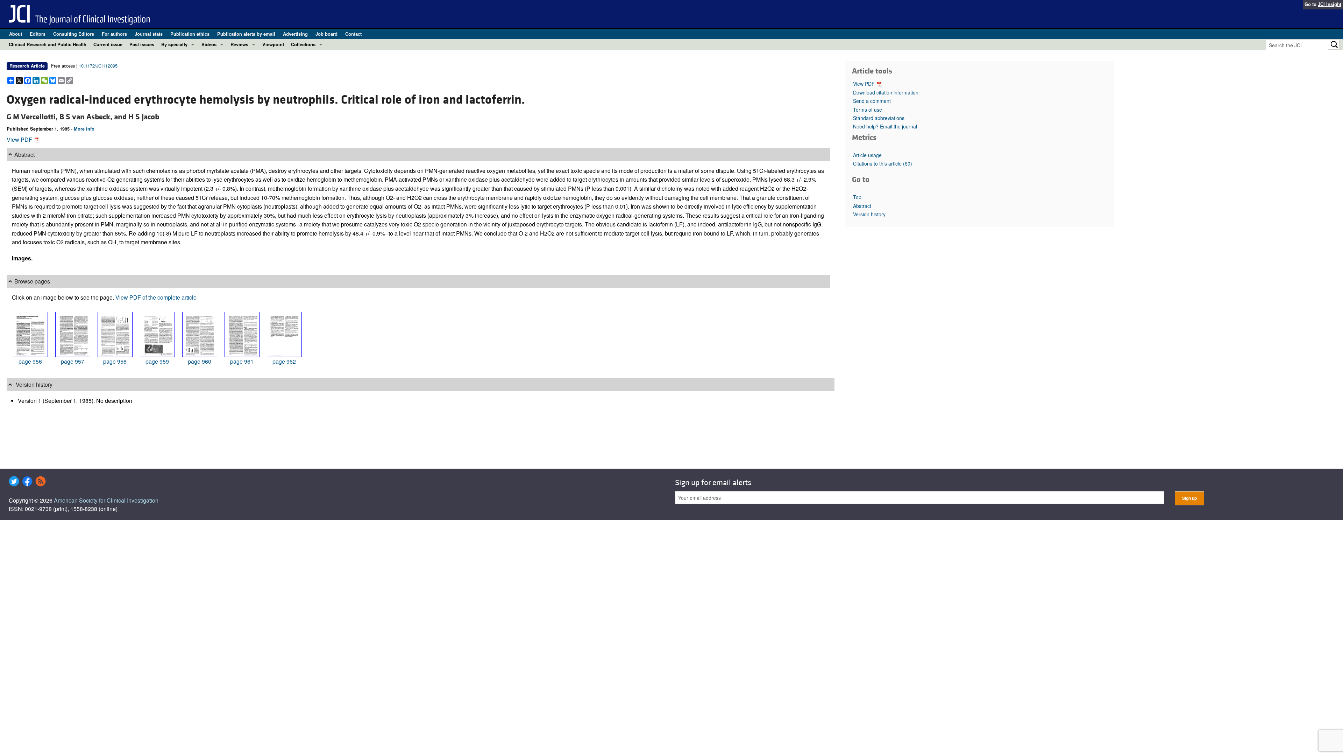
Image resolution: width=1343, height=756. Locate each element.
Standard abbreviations (878, 117)
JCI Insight (1329, 4)
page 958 (115, 361)
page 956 (30, 361)
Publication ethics (189, 33)
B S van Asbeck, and (93, 117)
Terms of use (867, 109)
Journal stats (149, 33)
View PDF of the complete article (156, 297)
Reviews (239, 44)
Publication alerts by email (246, 33)
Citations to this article (882, 163)
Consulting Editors (73, 33)
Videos (208, 44)
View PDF (20, 139)
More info (84, 129)
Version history (869, 214)
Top (857, 197)
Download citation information (885, 92)
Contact (353, 33)
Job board (326, 33)
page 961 (242, 361)
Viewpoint (273, 44)
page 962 (284, 361)
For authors (114, 33)
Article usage (867, 155)
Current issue (107, 44)
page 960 (199, 361)
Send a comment (872, 100)
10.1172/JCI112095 (98, 65)
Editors (37, 33)
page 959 (157, 361)
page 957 (72, 361)
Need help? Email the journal (885, 126)
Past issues (141, 44)
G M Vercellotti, (33, 117)
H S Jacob (143, 117)
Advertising (295, 33)
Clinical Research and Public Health (47, 44)
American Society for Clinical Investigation (106, 500)
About (15, 33)
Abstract (862, 205)
